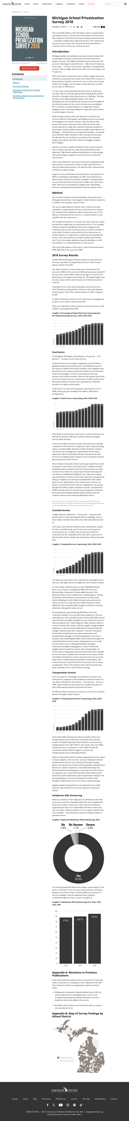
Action (35, 4)
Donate (91, 4)
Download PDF (31, 68)
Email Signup (100, 1099)
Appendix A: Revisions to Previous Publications (26, 91)
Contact (114, 1099)
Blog (35, 1099)
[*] (63, 394)
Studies (26, 12)
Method (16, 82)
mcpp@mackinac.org (94, 1112)
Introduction (18, 79)
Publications (47, 4)
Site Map (86, 1099)
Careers (74, 1099)
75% (102, 27)
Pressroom (46, 1099)
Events (81, 4)
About (27, 4)
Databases (71, 4)
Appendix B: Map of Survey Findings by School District (28, 97)
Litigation (59, 4)
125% (104, 27)
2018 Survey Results (21, 86)
